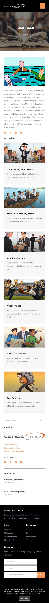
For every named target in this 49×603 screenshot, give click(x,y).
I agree (24, 598)
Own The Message (16, 258)
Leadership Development (14, 451)
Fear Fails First (14, 398)
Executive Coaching (12, 448)
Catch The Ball (14, 306)
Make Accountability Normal (20, 213)
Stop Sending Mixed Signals (20, 169)
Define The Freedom (16, 353)
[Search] (40, 420)
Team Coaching (10, 445)
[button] (42, 6)
